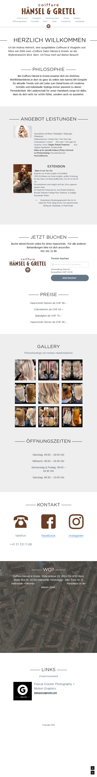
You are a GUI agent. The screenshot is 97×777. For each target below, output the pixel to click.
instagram (76, 535)
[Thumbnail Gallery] (25, 369)
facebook (49, 535)
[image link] (48, 26)
